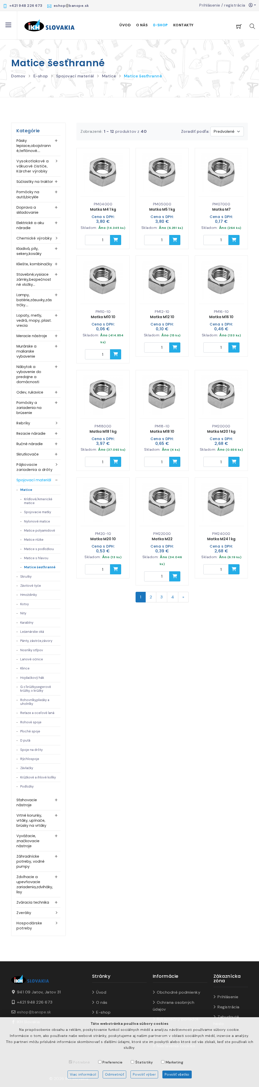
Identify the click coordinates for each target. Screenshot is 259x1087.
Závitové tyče (30, 585)
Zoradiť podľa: (195, 131)
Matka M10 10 (103, 316)
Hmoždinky (28, 595)
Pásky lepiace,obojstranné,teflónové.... (33, 145)
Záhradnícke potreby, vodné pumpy (30, 861)
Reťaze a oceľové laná (37, 713)
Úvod (125, 25)
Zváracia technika (32, 902)
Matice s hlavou (36, 558)
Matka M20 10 (103, 538)
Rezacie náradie (31, 433)
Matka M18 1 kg (103, 431)
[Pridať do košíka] (115, 240)
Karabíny (26, 622)
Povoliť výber (144, 1074)
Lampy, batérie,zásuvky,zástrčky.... (34, 300)
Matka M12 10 (162, 316)
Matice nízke (34, 539)
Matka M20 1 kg (221, 431)
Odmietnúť (114, 1074)
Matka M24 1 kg (221, 538)
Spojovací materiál (75, 76)
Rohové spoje (30, 722)
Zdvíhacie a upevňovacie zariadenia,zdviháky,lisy (34, 884)
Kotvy (24, 604)
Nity (23, 613)
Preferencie (112, 1062)
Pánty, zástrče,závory (36, 641)
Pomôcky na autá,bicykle (27, 194)
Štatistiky (144, 1062)
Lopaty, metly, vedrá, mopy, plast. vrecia (34, 320)
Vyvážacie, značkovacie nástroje (27, 841)
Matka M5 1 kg (162, 209)
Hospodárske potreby (29, 926)
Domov (18, 76)
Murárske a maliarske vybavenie (26, 351)
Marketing (174, 1062)
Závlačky (26, 768)
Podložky (27, 786)
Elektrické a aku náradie (30, 225)
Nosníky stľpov (31, 650)
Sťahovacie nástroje (26, 802)
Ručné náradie (29, 443)
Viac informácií (83, 1074)
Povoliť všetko (177, 1074)
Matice (109, 76)
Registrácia (229, 1007)
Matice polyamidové (39, 530)
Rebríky (23, 423)
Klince (25, 668)
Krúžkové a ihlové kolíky (38, 777)
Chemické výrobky (34, 238)
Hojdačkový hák (32, 678)
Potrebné (81, 1062)
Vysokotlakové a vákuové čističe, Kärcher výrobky (32, 166)
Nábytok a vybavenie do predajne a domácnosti (28, 374)
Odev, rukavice (29, 392)
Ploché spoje (30, 731)
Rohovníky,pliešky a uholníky (34, 702)
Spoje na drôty (31, 750)
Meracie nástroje (31, 335)
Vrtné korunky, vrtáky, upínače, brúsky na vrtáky (31, 820)
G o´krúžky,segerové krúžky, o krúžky (35, 689)
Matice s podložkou (39, 549)
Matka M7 (221, 209)
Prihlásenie (228, 996)
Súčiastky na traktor (34, 181)
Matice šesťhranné (143, 76)
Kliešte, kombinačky (34, 264)
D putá (25, 740)
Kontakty (183, 25)
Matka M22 (162, 538)
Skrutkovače (27, 454)
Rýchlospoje (29, 759)
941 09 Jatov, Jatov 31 (39, 992)
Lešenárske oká (32, 631)
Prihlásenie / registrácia (224, 5)
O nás (142, 25)
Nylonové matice (37, 521)
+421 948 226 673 (35, 1002)
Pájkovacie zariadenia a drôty (34, 467)
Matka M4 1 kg (103, 209)
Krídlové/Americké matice (38, 501)
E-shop (160, 25)
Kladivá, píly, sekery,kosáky (28, 251)
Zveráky (23, 912)
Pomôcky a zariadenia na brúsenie (28, 407)
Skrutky (26, 576)
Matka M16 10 (221, 316)
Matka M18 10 (162, 431)
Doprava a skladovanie (27, 210)
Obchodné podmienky (178, 992)
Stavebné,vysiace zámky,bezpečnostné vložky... (33, 279)
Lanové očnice (31, 659)
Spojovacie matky (37, 512)
